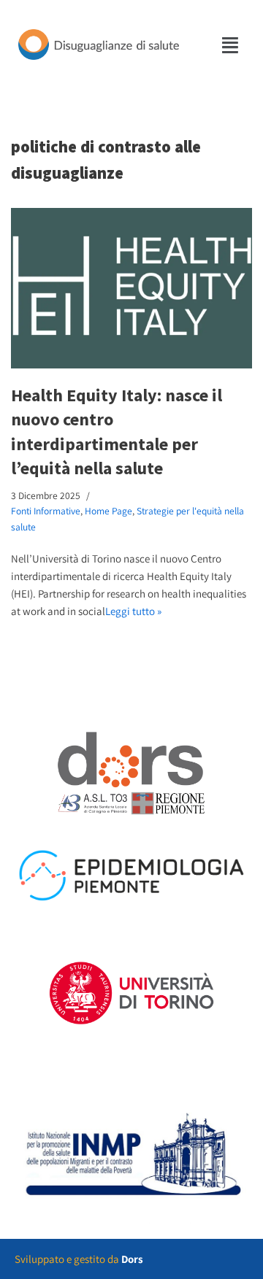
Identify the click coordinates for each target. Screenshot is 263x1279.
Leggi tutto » (133, 611)
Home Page (108, 510)
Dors (132, 1259)
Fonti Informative (45, 510)
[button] (230, 45)
